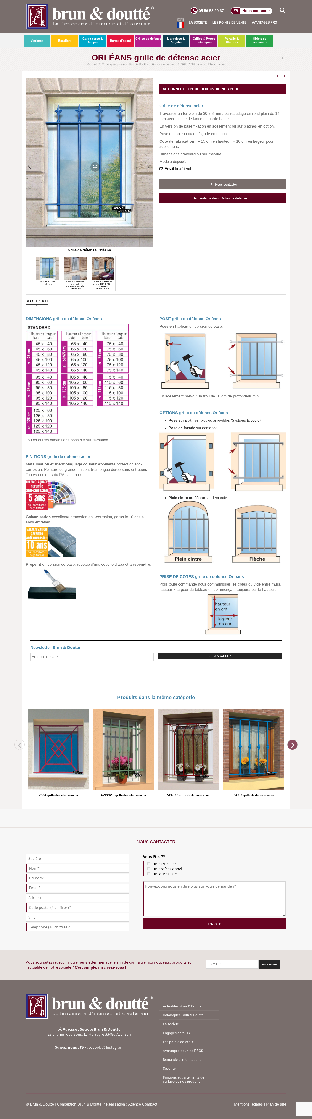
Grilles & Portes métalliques (204, 40)
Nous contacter (225, 184)
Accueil (92, 64)
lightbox (90, 159)
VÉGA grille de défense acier (58, 795)
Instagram (115, 1047)
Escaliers (64, 40)
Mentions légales (248, 1104)
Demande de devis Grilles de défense (220, 198)
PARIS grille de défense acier (253, 795)
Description (37, 300)
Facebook (93, 1047)
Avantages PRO (264, 22)
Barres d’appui (120, 40)
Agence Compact (142, 1104)
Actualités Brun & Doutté (182, 1006)
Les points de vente (229, 22)
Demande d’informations (182, 1059)
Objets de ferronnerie (259, 40)
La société (198, 22)
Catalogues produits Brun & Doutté (125, 64)
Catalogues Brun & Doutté (183, 1015)
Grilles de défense (148, 38)
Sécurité (169, 1068)
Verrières (37, 40)
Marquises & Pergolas (176, 40)
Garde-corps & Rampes (92, 40)
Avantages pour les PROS (183, 1050)
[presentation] (29, 165)
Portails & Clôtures (232, 40)
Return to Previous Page (283, 58)
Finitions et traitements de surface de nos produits (183, 1079)
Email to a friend (178, 169)
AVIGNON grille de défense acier (123, 795)
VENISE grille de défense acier (188, 795)
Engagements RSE (177, 1032)
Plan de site (276, 1104)
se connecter (176, 88)
